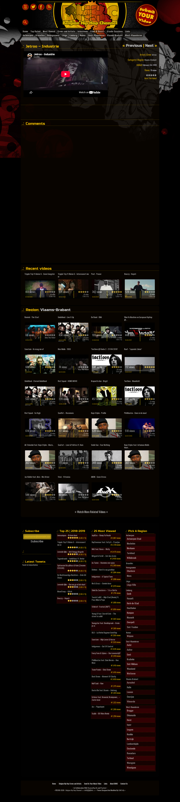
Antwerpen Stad (134, 538)
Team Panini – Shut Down (101, 669)
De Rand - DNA (96, 317)
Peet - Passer (96, 274)
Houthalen (131, 607)
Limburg (129, 590)
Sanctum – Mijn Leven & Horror (103, 639)
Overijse (130, 696)
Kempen (130, 612)
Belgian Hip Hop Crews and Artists (70, 783)
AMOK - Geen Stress (98, 476)
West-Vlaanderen (132, 707)
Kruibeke (130, 659)
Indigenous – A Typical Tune (102, 576)
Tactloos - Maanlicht (132, 381)
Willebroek (131, 557)
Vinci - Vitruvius (64, 476)
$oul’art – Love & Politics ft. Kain (70, 445)
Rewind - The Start (32, 317)
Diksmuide (131, 715)
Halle (129, 687)
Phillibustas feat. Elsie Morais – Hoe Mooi (105, 661)
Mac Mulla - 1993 (64, 349)
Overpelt (131, 622)
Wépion (130, 635)
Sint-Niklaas (132, 663)
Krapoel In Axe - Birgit (99, 381)
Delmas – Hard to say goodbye (103, 569)
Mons (129, 575)
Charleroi (131, 570)
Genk (129, 593)
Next (149, 45)
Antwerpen (130, 535)
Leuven (130, 691)
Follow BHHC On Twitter (33, 7)
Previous (134, 45)
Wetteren (131, 673)
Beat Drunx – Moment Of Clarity (104, 676)
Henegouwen (131, 567)
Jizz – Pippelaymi (98, 706)
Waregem (131, 762)
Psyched (103, 788)
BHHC (91, 14)
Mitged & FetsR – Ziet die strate (104, 556)
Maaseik (130, 617)
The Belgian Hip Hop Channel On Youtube (25, 7)
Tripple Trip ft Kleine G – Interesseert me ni (71, 543)
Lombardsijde (132, 743)
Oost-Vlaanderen (132, 641)
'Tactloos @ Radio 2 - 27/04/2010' (104, 349)
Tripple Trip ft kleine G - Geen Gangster (40, 274)
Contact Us (124, 783)
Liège (128, 581)
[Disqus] (91, 160)
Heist (129, 719)
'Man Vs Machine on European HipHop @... (138, 318)
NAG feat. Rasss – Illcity (101, 549)
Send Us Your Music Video (92, 783)
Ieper (129, 724)
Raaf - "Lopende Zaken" (133, 349)
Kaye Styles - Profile (98, 413)
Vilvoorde (131, 701)
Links (105, 783)
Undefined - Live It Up (66, 317)
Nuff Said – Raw (97, 683)
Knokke (130, 734)
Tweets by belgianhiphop (30, 565)
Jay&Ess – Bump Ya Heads (101, 535)
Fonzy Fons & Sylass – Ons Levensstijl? (106, 653)
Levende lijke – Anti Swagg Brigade (70, 551)
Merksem (131, 548)
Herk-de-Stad (133, 603)
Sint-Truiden (132, 627)
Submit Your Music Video (146, 15)
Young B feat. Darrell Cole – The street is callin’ (104, 615)
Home (54, 783)
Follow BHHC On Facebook (41, 7)
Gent (129, 654)
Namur (128, 632)
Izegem (130, 729)
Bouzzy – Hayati (63, 598)
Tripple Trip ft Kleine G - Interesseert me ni (73, 275)
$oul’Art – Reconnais (66, 413)
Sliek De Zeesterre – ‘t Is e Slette (104, 590)
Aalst (129, 644)
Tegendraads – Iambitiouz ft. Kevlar (70, 558)
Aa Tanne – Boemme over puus (103, 563)
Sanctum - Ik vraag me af (34, 349)
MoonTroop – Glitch (64, 591)
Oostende (131, 748)
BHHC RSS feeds (49, 7)
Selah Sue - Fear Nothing (100, 445)
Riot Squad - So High (32, 413)
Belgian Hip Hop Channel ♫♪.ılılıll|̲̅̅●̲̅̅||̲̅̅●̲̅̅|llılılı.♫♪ (80, 790)
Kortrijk (130, 738)
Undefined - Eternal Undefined (36, 381)
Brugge (130, 710)
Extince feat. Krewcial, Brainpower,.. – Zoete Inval (106, 698)
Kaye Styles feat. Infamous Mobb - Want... (137, 446)
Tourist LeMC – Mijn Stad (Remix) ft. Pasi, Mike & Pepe (105, 598)
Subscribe (37, 541)
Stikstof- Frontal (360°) (101, 606)
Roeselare (131, 753)
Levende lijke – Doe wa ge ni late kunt (71, 584)
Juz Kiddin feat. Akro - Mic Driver (37, 476)
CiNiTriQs (122, 790)
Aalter (129, 649)
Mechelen (131, 543)
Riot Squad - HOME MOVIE (67, 381)
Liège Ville (131, 584)
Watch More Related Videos (91, 511)
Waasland (131, 668)
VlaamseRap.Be (92, 788)
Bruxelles (129, 563)
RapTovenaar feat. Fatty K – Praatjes (106, 542)
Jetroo (154, 54)
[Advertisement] (90, 112)
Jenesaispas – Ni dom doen (67, 535)
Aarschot (131, 682)
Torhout (130, 758)
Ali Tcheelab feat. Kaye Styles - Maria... (39, 445)
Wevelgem (131, 767)
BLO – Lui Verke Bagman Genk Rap (104, 632)
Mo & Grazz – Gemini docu (101, 583)
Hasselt (130, 598)
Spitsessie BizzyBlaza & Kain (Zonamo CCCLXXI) (71, 566)
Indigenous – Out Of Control (102, 646)
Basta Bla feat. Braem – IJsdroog (104, 690)
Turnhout (131, 553)
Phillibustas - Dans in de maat (135, 413)
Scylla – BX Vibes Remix (100, 713)
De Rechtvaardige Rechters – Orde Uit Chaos (71, 576)
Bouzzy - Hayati (130, 274)
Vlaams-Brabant (150, 59)
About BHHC (114, 783)
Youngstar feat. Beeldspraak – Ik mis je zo (106, 624)
